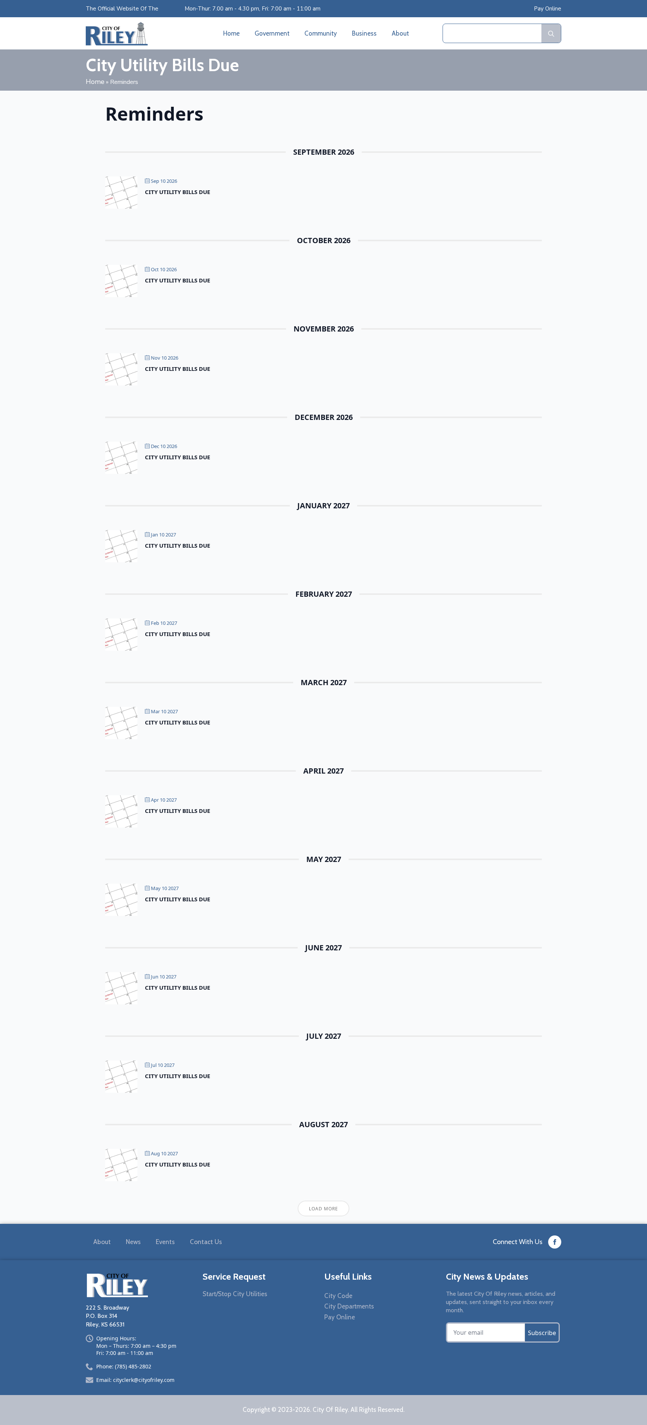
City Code (338, 1296)
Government (272, 33)
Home (231, 33)
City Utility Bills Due (177, 192)
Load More (323, 1208)
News (133, 1242)
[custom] (554, 1242)
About (400, 33)
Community (320, 33)
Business (364, 33)
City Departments (349, 1306)
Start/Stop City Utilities (235, 1294)
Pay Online (547, 8)
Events (165, 1242)
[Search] (551, 33)
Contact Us (206, 1242)
